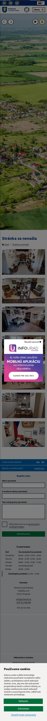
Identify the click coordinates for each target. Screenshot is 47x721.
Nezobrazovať (31, 341)
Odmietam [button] (23, 708)
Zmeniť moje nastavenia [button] (23, 715)
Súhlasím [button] (23, 701)
